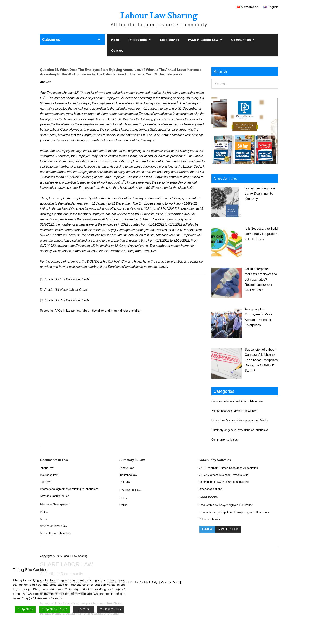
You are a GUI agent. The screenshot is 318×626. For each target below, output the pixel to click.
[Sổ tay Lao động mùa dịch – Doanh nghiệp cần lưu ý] (228, 201)
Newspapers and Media (253, 420)
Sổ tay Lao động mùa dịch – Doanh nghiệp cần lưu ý (260, 193)
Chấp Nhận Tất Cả (54, 609)
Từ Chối (83, 609)
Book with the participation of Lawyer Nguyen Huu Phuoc (234, 512)
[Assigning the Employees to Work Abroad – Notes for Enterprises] (228, 322)
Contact (117, 50)
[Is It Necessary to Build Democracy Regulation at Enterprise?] (228, 242)
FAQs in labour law (203, 39)
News (43, 519)
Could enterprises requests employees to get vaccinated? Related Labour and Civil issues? (261, 279)
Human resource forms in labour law (233, 410)
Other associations (210, 489)
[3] (41, 300)
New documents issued (54, 496)
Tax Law (45, 481)
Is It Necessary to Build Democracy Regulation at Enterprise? (261, 234)
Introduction (137, 39)
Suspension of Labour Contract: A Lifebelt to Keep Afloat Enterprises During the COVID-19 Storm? (261, 360)
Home (115, 39)
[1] (41, 279)
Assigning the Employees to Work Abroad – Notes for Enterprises (259, 317)
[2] (41, 289)
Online (123, 505)
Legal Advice (169, 39)
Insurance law (48, 474)
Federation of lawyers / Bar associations (224, 481)
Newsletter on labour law (55, 533)
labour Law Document (224, 420)
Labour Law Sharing (159, 15)
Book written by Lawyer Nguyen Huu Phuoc (226, 505)
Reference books (209, 519)
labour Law (46, 468)
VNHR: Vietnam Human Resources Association (228, 468)
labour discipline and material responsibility (111, 310)
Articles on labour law (53, 526)
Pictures (45, 512)
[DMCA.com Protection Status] (220, 532)
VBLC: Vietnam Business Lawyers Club (223, 474)
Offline (123, 498)
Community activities (224, 439)
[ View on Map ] (170, 582)
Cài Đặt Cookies (111, 609)
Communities (241, 39)
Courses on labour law (225, 401)
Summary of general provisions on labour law (239, 430)
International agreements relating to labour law (69, 489)
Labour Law (126, 468)
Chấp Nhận (25, 609)
